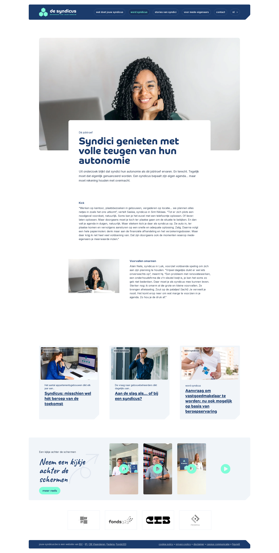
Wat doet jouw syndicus (109, 12)
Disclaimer (198, 544)
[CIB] (158, 520)
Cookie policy (166, 544)
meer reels (49, 490)
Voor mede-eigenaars (196, 12)
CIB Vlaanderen (97, 544)
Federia (111, 544)
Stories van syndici (165, 12)
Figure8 (236, 544)
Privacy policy (183, 544)
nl (233, 12)
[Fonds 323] (121, 520)
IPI (86, 544)
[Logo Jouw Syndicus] (58, 12)
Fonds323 (121, 544)
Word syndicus (139, 12)
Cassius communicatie (218, 544)
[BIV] (83, 520)
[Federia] (195, 520)
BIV (81, 544)
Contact (220, 12)
